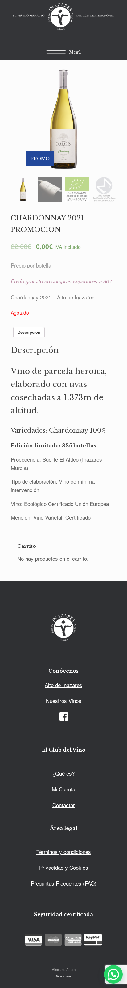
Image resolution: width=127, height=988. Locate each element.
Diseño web (63, 975)
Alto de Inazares (63, 685)
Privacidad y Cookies (63, 867)
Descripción (29, 332)
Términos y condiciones (63, 851)
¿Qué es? (63, 773)
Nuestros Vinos (63, 700)
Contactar (63, 805)
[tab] (29, 332)
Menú (75, 52)
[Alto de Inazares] (63, 17)
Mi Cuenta (63, 789)
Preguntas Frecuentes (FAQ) (63, 883)
